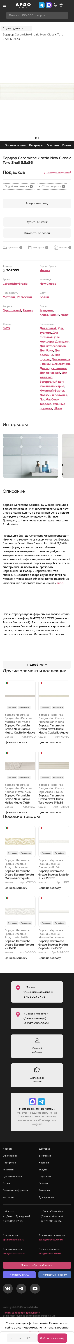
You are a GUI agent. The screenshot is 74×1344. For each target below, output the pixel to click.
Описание (53, 145)
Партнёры (45, 1176)
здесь (60, 583)
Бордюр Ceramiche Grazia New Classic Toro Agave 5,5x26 (51, 799)
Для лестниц (61, 364)
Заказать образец (37, 233)
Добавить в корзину (52, 1338)
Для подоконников (53, 368)
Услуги (43, 1169)
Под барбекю (49, 399)
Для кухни (62, 341)
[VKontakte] (8, 1289)
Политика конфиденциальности (21, 1312)
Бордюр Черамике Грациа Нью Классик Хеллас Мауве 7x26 (18, 788)
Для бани (46, 350)
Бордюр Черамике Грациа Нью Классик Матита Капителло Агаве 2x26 (52, 718)
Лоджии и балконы (53, 395)
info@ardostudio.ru (50, 1253)
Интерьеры (36, 145)
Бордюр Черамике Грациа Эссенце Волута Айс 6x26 (17, 934)
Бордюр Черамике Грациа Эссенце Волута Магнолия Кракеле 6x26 (17, 864)
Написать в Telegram (55, 1274)
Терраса (45, 404)
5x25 (6, 328)
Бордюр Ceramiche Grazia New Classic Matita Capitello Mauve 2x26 (20, 731)
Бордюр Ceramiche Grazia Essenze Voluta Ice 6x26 (19, 944)
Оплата (43, 1183)
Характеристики (15, 145)
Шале (58, 408)
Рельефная (25, 297)
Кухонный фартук (52, 390)
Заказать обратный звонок (37, 1265)
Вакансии (44, 1190)
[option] (37, 91)
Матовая (9, 297)
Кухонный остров (52, 386)
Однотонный (12, 310)
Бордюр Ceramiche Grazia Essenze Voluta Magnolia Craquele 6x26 (19, 876)
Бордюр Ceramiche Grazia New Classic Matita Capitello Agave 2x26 (53, 731)
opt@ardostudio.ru (13, 1239)
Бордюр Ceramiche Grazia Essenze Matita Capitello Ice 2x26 (53, 944)
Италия (45, 270)
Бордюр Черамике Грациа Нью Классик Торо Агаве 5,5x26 (52, 788)
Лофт (64, 315)
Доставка (44, 1148)
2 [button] (38, 138)
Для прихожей (50, 373)
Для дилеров (46, 1197)
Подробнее (35, 664)
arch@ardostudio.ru (14, 1253)
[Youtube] (35, 1289)
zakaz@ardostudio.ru (51, 1239)
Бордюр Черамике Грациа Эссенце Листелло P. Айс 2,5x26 (50, 864)
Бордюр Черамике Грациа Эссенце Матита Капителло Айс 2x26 (51, 934)
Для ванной (48, 328)
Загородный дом (52, 381)
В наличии (45, 1155)
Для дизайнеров (12, 1176)
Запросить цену (37, 203)
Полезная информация (16, 1190)
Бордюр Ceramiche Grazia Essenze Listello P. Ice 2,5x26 (53, 874)
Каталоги (8, 1197)
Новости (8, 1148)
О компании (10, 1155)
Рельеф (28, 310)
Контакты (8, 1169)
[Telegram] (21, 1289)
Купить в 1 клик (37, 222)
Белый (44, 297)
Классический (49, 315)
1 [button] (36, 138)
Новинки (44, 1162)
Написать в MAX (19, 1274)
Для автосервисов (53, 346)
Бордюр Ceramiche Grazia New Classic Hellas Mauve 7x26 (17, 799)
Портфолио (9, 1162)
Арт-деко (46, 310)
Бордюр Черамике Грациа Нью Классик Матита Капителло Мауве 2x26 (18, 718)
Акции (6, 1183)
